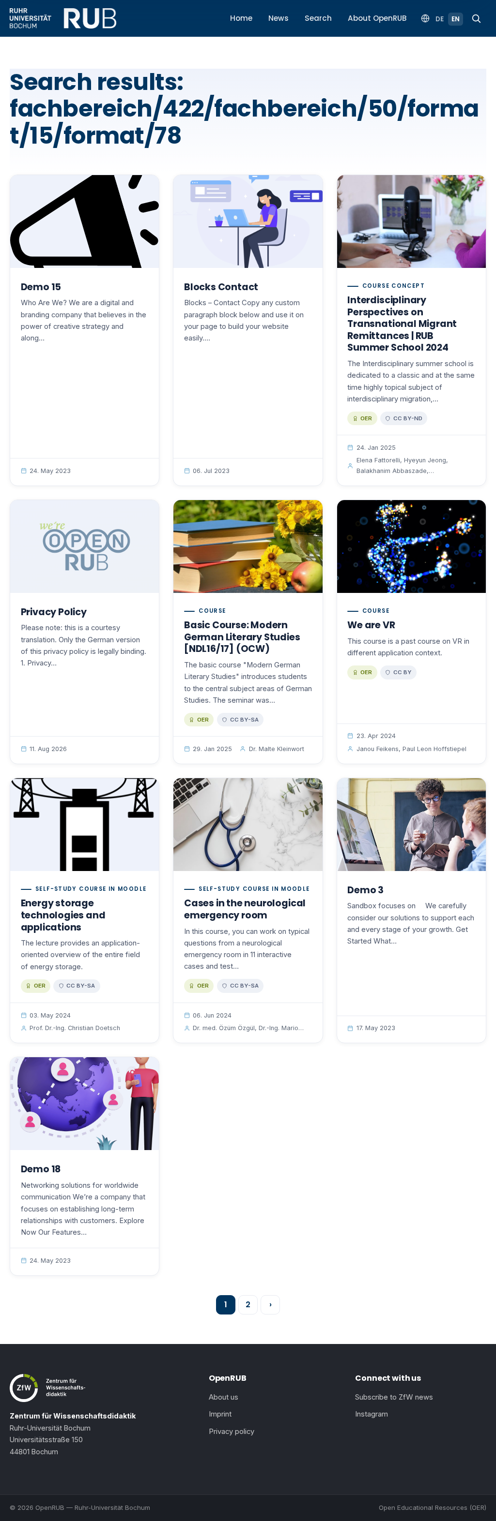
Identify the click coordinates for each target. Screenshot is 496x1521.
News (278, 18)
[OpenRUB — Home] (63, 18)
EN (455, 19)
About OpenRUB (377, 18)
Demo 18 (41, 1169)
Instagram (371, 1414)
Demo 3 (365, 890)
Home (241, 18)
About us (223, 1397)
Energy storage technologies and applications (63, 915)
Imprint (220, 1414)
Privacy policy (231, 1431)
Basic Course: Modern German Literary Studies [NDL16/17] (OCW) (242, 637)
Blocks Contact (221, 287)
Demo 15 (41, 287)
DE (439, 19)
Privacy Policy (54, 612)
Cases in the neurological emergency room (245, 909)
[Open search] (476, 18)
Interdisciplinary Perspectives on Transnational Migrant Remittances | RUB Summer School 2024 (402, 324)
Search (318, 18)
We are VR (371, 625)
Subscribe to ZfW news (394, 1397)
